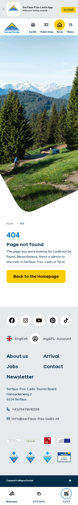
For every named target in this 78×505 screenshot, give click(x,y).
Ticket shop (46, 31)
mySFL (33, 31)
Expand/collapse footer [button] (20, 481)
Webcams (11, 501)
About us (17, 356)
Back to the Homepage (36, 276)
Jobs (12, 366)
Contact (53, 366)
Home (9, 224)
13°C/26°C (39, 501)
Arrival (51, 356)
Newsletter (20, 376)
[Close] (3, 9)
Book (60, 31)
